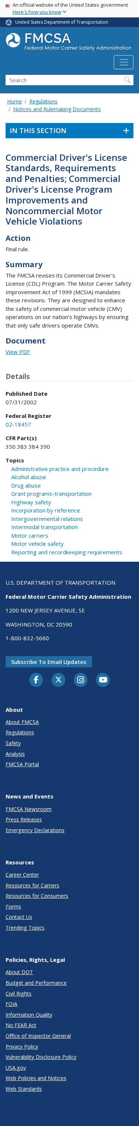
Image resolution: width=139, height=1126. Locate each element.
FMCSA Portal (22, 764)
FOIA (11, 1003)
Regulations (43, 101)
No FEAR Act (21, 1025)
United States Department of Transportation (61, 22)
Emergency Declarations (35, 830)
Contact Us (19, 916)
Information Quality (29, 1014)
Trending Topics (25, 927)
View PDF (18, 351)
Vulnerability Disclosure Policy (41, 1056)
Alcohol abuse (28, 477)
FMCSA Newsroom (29, 809)
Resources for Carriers (32, 885)
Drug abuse (26, 485)
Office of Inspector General (38, 1035)
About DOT (19, 972)
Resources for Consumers (37, 895)
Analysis (15, 753)
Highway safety (31, 502)
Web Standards (24, 1088)
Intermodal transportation (44, 527)
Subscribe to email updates (48, 661)
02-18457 (18, 424)
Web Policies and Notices (36, 1078)
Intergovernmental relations (47, 518)
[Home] (69, 44)
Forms (13, 906)
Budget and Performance (36, 982)
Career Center (22, 874)
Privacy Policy (22, 1046)
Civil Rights (19, 993)
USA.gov (16, 1067)
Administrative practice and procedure (60, 468)
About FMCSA (22, 721)
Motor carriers (29, 535)
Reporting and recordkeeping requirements (66, 552)
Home (14, 101)
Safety (13, 743)
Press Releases (24, 819)
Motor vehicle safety (37, 543)
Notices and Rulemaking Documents (57, 109)
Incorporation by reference (45, 510)
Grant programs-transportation (51, 493)
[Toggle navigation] (123, 62)
